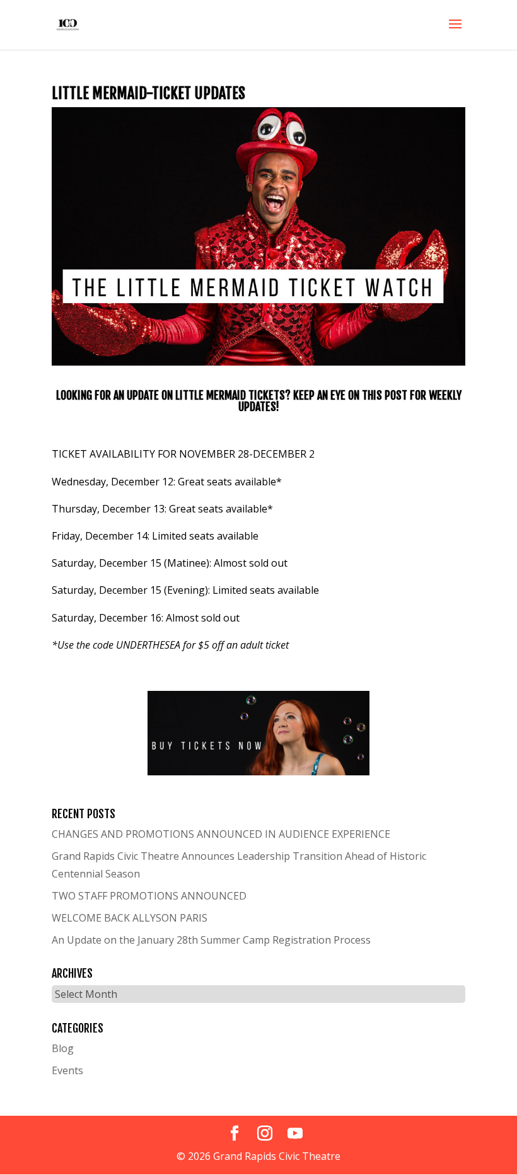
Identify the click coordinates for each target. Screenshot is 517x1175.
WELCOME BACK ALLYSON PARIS (129, 918)
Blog (63, 1048)
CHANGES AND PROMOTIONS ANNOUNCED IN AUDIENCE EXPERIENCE (221, 834)
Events (67, 1070)
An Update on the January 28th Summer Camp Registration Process (211, 940)
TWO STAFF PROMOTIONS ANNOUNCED (149, 896)
